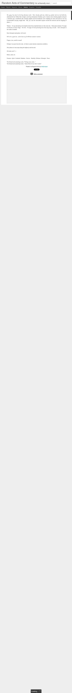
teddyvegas (44, 66)
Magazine (14, 7)
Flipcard (8, 7)
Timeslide (38, 7)
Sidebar (26, 7)
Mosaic (20, 7)
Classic (3, 7)
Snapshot (31, 7)
